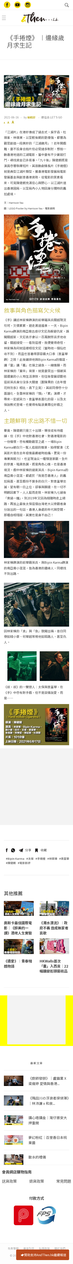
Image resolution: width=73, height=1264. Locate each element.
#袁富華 (64, 859)
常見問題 (63, 1181)
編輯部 (31, 117)
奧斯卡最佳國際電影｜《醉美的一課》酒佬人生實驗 (18, 927)
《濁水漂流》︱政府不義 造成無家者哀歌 (54, 927)
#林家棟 (52, 859)
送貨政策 (9, 1181)
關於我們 (60, 1248)
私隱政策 (44, 1248)
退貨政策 (36, 1181)
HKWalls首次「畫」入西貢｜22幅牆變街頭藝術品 (54, 966)
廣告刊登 (28, 1248)
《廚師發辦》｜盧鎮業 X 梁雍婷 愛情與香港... (47, 1081)
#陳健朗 (11, 863)
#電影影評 (24, 863)
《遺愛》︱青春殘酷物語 (18, 964)
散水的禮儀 (37, 1156)
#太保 (29, 859)
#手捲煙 (40, 859)
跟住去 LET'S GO (51, 117)
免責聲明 (13, 1248)
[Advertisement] (36, 786)
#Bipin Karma (15, 859)
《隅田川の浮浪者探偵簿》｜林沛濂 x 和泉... (48, 1100)
